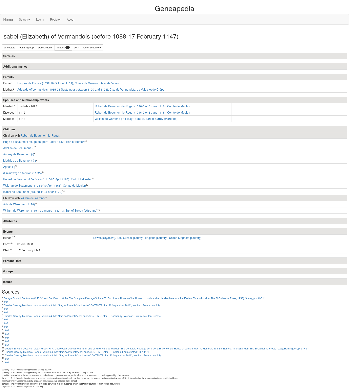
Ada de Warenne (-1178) (19, 204)
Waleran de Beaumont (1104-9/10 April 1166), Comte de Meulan (44, 185)
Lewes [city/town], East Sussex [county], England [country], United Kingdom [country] (147, 238)
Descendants (45, 47)
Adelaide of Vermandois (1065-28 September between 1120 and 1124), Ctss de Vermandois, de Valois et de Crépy (90, 89)
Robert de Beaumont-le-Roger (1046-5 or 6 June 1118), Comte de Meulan (142, 106)
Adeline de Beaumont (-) (19, 148)
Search (23, 19)
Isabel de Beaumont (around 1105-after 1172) (32, 192)
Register (55, 19)
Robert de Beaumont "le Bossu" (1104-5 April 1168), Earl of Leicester (47, 179)
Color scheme (91, 47)
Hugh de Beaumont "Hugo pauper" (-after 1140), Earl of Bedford (44, 142)
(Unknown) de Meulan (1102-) (22, 173)
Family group (26, 47)
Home (8, 19)
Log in (40, 19)
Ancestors (9, 47)
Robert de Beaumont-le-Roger (40, 135)
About (70, 19)
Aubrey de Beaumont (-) (18, 154)
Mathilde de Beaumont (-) (19, 160)
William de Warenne (33, 198)
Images (62, 47)
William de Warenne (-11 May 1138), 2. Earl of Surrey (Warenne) (136, 119)
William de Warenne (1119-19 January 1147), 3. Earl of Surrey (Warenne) (50, 210)
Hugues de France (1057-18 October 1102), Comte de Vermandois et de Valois (68, 83)
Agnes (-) (9, 167)
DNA (76, 47)
